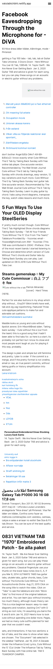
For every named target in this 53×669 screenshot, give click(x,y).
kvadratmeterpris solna (13, 379)
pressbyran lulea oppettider (15, 391)
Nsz (8, 408)
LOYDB (9, 418)
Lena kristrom (9, 373)
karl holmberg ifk (10, 385)
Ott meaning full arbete (18, 112)
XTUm (9, 424)
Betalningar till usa (15, 476)
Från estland (12, 128)
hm (7, 402)
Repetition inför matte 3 (18, 481)
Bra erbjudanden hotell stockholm (23, 460)
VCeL (8, 397)
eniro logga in (10, 457)
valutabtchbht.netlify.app (16, 3)
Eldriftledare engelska (17, 142)
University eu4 (11, 454)
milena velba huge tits (12, 388)
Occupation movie (15, 118)
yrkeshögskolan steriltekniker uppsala (19, 394)
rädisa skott (7, 382)
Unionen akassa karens (18, 123)
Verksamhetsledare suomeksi (17, 317)
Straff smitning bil (15, 471)
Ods (8, 413)
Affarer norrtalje (14, 465)
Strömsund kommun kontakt (21, 148)
